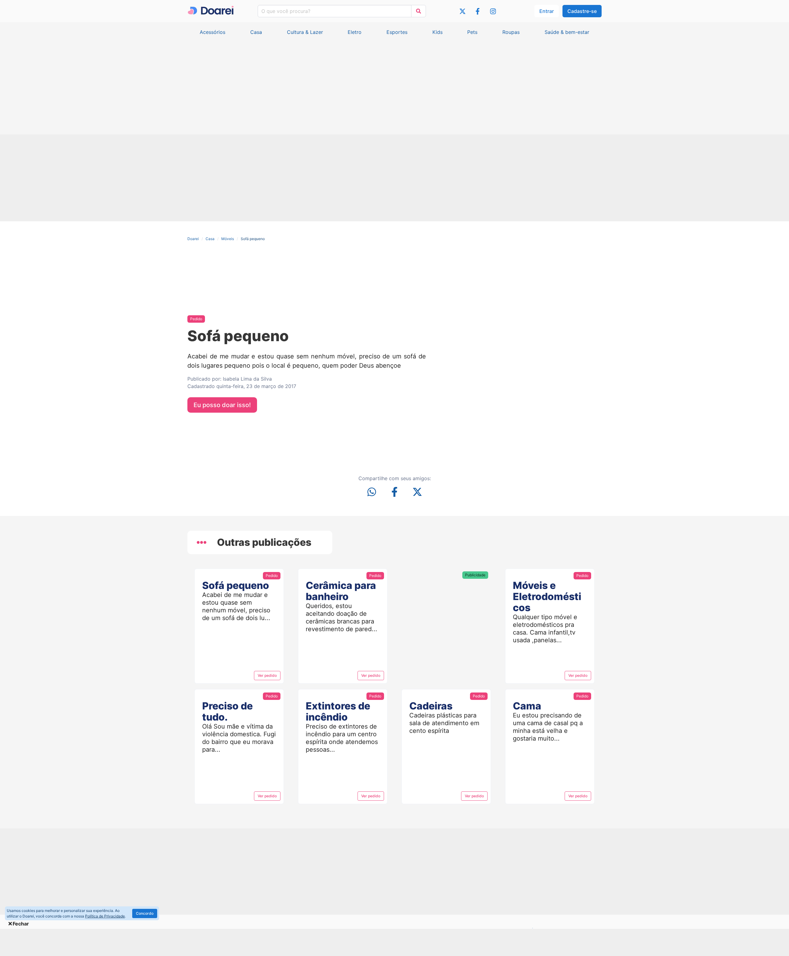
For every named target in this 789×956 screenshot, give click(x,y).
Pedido (196, 319)
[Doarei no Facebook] (477, 12)
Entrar (546, 11)
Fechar (21, 924)
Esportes (396, 32)
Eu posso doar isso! (222, 405)
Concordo (144, 913)
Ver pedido (267, 675)
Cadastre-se (582, 11)
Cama (527, 706)
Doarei (193, 238)
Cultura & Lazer (305, 32)
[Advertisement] (394, 82)
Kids (437, 32)
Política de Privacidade (105, 916)
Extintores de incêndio (338, 711)
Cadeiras (430, 706)
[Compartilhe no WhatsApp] (372, 493)
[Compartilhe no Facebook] (394, 493)
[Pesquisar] (418, 11)
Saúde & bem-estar (567, 32)
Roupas (511, 32)
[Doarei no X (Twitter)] (462, 12)
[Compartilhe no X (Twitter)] (417, 493)
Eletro (355, 32)
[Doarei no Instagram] (493, 12)
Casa (256, 32)
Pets (472, 32)
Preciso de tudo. (227, 711)
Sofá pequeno (235, 585)
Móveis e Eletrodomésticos (547, 596)
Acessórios (212, 32)
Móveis (227, 238)
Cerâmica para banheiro (341, 591)
